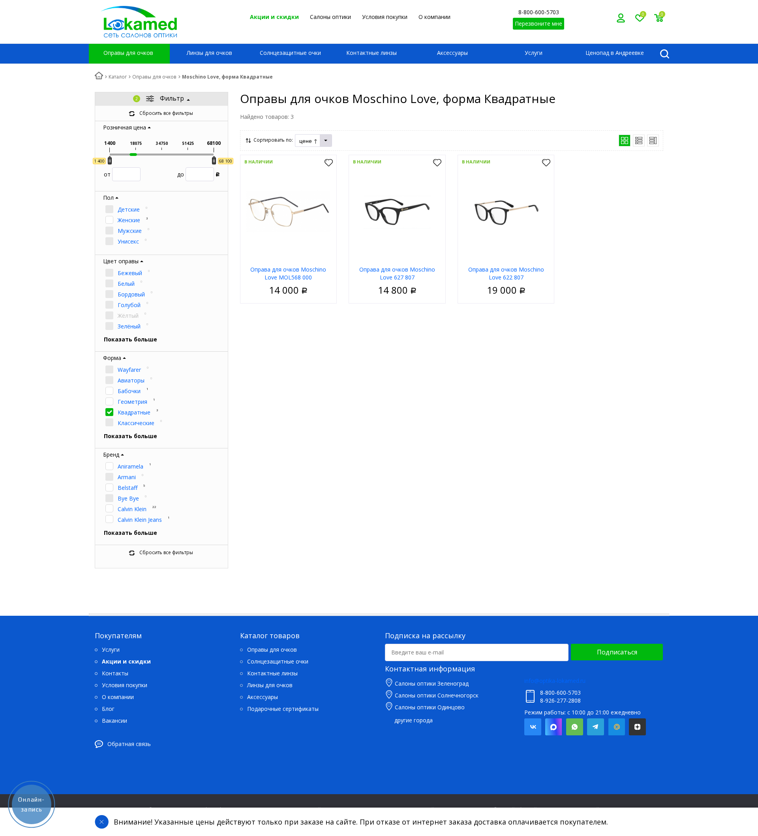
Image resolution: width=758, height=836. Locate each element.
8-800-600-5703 (538, 12)
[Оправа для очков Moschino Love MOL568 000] (288, 211)
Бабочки (129, 391)
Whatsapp (574, 726)
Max (553, 726)
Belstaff (127, 487)
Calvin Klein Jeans (140, 519)
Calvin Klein (132, 509)
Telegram (595, 726)
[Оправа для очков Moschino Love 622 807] (506, 211)
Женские (129, 220)
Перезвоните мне (538, 23)
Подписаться (617, 652)
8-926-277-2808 (560, 700)
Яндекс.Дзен (637, 726)
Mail (616, 726)
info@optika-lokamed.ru (554, 680)
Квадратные (134, 412)
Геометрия (132, 401)
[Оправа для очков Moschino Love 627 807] (397, 211)
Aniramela (130, 466)
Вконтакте (532, 726)
